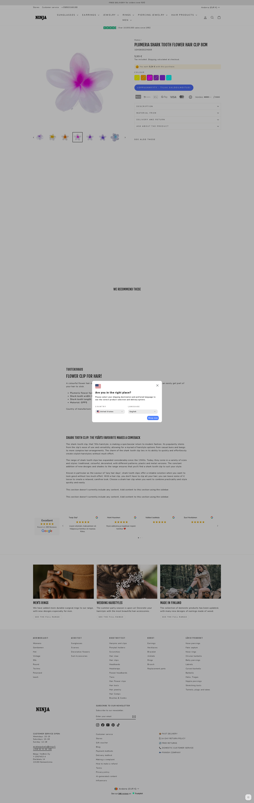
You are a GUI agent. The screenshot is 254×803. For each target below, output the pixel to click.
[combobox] (105, 411)
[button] (157, 386)
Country (100, 407)
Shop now (153, 418)
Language (134, 407)
